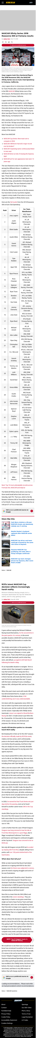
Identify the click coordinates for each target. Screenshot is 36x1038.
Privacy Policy (5, 1014)
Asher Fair (7, 39)
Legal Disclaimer (27, 1017)
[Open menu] (3, 3)
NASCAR (12, 91)
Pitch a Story (26, 1011)
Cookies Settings (7, 1023)
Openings (25, 1004)
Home (3, 570)
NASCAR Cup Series (12, 991)
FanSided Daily (6, 1011)
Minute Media (10, 1027)
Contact (4, 1007)
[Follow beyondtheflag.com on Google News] (31, 511)
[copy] (12, 42)
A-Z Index (25, 1020)
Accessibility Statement (9, 1020)
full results (13, 202)
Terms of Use (26, 1014)
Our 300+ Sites (26, 1007)
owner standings (18, 897)
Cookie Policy (5, 1017)
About (3, 1004)
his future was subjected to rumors (22, 868)
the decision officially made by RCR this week (16, 736)
